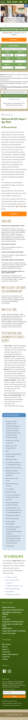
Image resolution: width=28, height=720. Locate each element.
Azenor (4, 616)
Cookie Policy (6, 657)
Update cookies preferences (10, 654)
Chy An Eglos (6, 619)
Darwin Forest (8, 33)
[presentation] (2, 14)
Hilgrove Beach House (8, 607)
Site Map (4, 659)
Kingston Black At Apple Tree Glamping (13, 631)
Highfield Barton (7, 628)
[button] (5, 25)
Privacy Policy (6, 652)
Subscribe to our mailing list (9, 689)
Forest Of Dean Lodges (8, 633)
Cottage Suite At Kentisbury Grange (12, 621)
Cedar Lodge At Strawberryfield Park (12, 610)
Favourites (7, 644)
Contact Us (5, 649)
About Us (5, 647)
